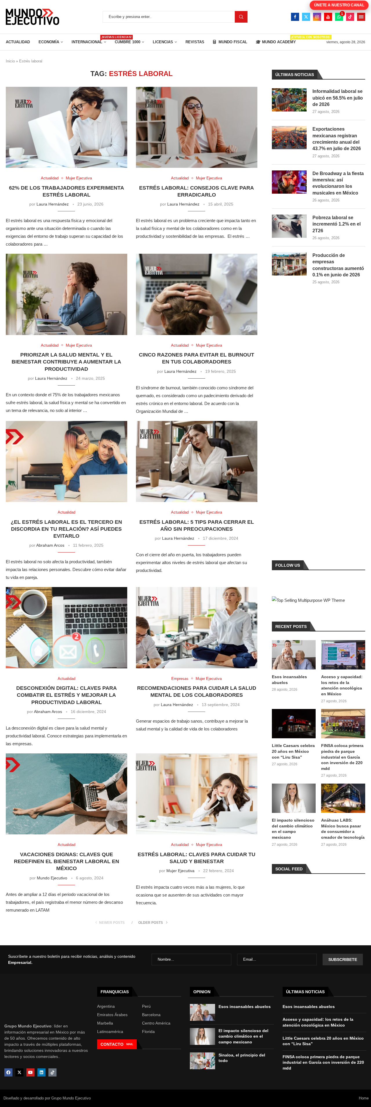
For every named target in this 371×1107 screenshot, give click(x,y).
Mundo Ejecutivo (52, 878)
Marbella (105, 1023)
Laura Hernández (53, 204)
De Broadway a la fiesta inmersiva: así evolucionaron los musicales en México (338, 183)
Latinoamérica (110, 1031)
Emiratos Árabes (112, 1015)
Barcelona (151, 1015)
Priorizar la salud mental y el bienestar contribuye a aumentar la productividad (66, 362)
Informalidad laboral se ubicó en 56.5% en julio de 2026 (337, 98)
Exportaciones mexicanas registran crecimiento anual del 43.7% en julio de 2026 (336, 139)
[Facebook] (295, 17)
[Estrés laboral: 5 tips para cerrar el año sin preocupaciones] (196, 461)
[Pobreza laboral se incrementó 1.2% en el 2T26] (289, 226)
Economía (49, 42)
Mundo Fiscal (232, 42)
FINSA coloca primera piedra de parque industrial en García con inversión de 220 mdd (342, 757)
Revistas (195, 42)
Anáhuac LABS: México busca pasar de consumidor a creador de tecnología (343, 829)
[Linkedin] (41, 1072)
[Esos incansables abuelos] (294, 654)
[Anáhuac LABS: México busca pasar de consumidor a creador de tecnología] (343, 798)
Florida (148, 1031)
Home (364, 1098)
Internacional (89, 40)
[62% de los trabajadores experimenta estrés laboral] (66, 127)
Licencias (163, 42)
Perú (146, 1006)
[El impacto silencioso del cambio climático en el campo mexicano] (294, 798)
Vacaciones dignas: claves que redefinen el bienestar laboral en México (66, 862)
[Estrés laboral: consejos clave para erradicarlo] (196, 127)
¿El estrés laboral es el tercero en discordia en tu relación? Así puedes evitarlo (66, 529)
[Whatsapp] (339, 17)
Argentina (106, 1006)
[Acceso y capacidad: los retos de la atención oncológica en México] (343, 654)
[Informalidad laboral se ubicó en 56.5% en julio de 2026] (289, 99)
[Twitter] (306, 17)
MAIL (129, 1044)
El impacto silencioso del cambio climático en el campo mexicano (293, 829)
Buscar (241, 17)
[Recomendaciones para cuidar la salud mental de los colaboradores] (196, 627)
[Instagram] (317, 17)
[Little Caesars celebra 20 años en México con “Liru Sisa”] (294, 723)
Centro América (156, 1023)
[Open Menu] (361, 17)
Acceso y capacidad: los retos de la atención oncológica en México (342, 685)
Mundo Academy (279, 40)
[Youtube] (328, 17)
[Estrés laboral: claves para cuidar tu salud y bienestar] (196, 793)
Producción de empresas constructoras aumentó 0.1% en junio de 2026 (338, 265)
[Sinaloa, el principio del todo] (202, 1060)
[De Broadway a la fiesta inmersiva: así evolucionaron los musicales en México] (289, 182)
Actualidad (18, 42)
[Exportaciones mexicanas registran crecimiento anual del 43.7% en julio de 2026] (289, 137)
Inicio (10, 61)
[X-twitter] (19, 1072)
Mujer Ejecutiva (180, 870)
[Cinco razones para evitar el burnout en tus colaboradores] (196, 294)
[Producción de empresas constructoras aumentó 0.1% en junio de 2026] (289, 264)
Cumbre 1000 (127, 42)
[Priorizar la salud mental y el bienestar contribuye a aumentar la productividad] (66, 294)
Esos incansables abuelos (289, 679)
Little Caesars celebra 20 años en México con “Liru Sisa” (293, 751)
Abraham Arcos (50, 545)
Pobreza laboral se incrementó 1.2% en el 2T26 (336, 224)
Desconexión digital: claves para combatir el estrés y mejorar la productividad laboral (66, 695)
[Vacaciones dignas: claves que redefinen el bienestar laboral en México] (66, 793)
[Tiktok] (350, 17)
